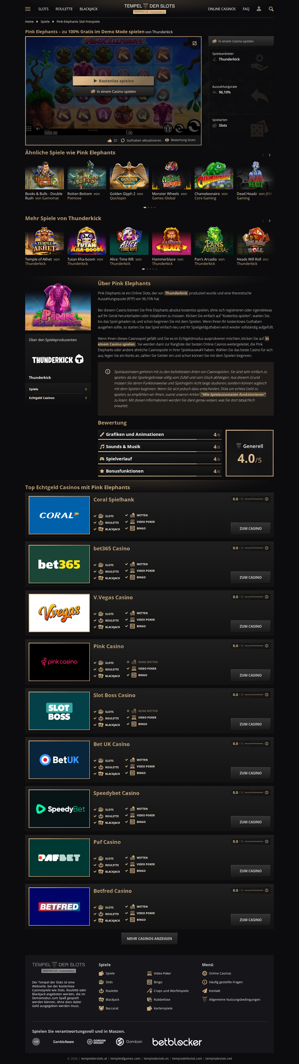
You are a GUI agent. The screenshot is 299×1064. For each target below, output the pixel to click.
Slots (43, 9)
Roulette (64, 9)
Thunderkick (176, 293)
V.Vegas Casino (113, 597)
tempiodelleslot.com (187, 1058)
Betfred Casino (112, 890)
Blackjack (89, 9)
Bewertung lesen (183, 140)
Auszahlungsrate (224, 87)
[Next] (269, 155)
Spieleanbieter (223, 54)
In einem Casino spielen (236, 41)
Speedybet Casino (116, 792)
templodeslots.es (156, 1058)
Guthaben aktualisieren (144, 140)
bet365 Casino (111, 548)
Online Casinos (222, 9)
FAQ (246, 9)
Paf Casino (107, 841)
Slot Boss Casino (114, 695)
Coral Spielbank (113, 499)
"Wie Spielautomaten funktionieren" (233, 394)
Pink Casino (108, 646)
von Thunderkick (159, 31)
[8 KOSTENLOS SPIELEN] (171, 240)
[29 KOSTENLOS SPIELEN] (129, 240)
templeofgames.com (125, 1058)
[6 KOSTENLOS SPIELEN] (171, 174)
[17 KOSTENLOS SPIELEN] (44, 240)
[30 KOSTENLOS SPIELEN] (129, 174)
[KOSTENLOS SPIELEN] (44, 174)
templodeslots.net (219, 1058)
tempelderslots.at (94, 1058)
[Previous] (263, 155)
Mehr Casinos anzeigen (149, 938)
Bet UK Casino (111, 744)
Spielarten (219, 120)
